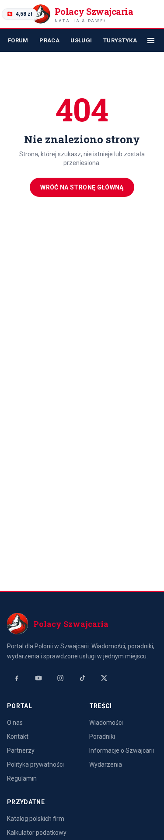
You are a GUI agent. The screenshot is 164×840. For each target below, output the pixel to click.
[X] (104, 678)
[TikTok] (82, 678)
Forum (18, 40)
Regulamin (22, 778)
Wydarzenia (105, 764)
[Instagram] (60, 678)
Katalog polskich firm (35, 818)
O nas (15, 722)
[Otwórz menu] (151, 40)
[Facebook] (16, 678)
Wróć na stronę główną (81, 187)
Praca (49, 40)
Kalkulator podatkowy (36, 832)
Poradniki (102, 736)
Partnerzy (21, 750)
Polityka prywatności (35, 764)
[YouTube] (38, 678)
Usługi (81, 40)
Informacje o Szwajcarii (121, 750)
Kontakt (17, 736)
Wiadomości (106, 722)
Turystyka (120, 40)
